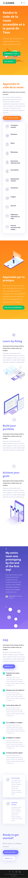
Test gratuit (8, 61)
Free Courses (15, 778)
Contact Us (8, 666)
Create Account (9, 852)
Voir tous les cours (11, 118)
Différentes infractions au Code (15, 216)
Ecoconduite (15, 170)
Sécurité (13, 206)
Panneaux (14, 134)
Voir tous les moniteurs (13, 307)
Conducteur (14, 188)
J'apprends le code (10, 53)
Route (13, 143)
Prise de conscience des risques (15, 227)
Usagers (13, 197)
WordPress (14, 876)
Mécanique (14, 152)
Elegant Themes (13, 874)
